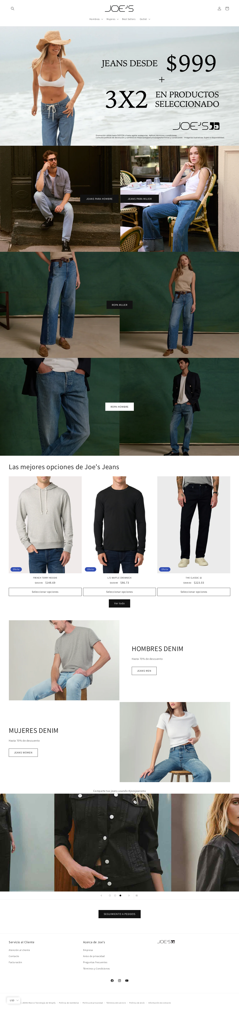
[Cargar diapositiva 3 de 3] (120, 895)
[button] (12, 8)
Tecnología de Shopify (45, 1003)
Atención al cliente (19, 950)
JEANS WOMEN (23, 752)
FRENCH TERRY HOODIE (45, 577)
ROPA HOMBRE (120, 406)
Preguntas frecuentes (95, 962)
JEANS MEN (144, 671)
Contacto (14, 956)
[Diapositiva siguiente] (129, 895)
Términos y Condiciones (96, 968)
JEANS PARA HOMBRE (99, 198)
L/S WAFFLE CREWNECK (119, 577)
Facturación (15, 962)
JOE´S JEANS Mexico (25, 1003)
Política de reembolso (69, 1003)
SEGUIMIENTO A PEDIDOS (119, 914)
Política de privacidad (93, 1003)
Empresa (88, 950)
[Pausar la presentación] (138, 895)
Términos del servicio (116, 1003)
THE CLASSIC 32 (194, 577)
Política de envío (137, 1003)
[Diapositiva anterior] (101, 895)
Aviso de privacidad (94, 956)
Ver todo (119, 603)
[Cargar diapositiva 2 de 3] (115, 895)
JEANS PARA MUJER (140, 198)
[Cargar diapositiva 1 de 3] (110, 895)
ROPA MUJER (119, 304)
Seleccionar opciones (45, 591)
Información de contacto (159, 1003)
